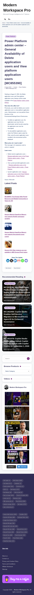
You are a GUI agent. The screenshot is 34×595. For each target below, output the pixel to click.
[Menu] (9, 19)
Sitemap (4, 569)
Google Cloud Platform (9, 520)
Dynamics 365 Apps (9, 517)
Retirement (17, 498)
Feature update (8, 486)
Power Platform (10, 36)
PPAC (6, 102)
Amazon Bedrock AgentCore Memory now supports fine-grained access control (15, 234)
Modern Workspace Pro (17, 7)
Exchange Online (23, 517)
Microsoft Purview (8, 532)
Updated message (9, 504)
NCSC (5, 489)
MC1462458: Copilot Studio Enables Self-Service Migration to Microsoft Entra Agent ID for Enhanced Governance (16, 317)
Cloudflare (23, 514)
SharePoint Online (8, 541)
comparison (17, 483)
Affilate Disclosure (7, 566)
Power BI (6, 538)
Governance (19, 486)
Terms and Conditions (8, 564)
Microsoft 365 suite (8, 529)
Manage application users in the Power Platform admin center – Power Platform (18, 158)
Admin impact (17, 480)
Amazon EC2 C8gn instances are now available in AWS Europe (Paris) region (16, 251)
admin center (25, 100)
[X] (11, 260)
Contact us (5, 558)
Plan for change (8, 495)
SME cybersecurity (8, 501)
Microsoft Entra (22, 529)
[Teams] (26, 260)
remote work (6, 498)
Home (3, 22)
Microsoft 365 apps (8, 523)
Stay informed (17, 268)
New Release (7, 492)
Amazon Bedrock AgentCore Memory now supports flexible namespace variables (15, 216)
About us (5, 556)
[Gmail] (18, 260)
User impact (22, 504)
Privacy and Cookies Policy (10, 561)
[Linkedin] (7, 260)
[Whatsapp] (22, 260)
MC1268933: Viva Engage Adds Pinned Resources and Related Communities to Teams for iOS (16, 199)
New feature (8, 268)
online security (18, 492)
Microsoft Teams (22, 532)
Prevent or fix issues (22, 495)
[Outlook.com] (15, 260)
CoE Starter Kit (7, 483)
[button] (28, 358)
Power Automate (20, 535)
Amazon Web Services (10, 514)
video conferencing (8, 507)
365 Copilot (6, 480)
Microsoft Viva (7, 535)
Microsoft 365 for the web (10, 526)
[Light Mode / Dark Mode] (5, 19)
